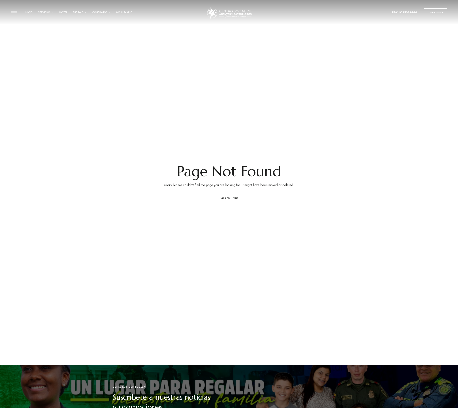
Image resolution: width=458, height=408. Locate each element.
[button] (435, 12)
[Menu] (14, 11)
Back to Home (229, 198)
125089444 (409, 12)
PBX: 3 (396, 12)
